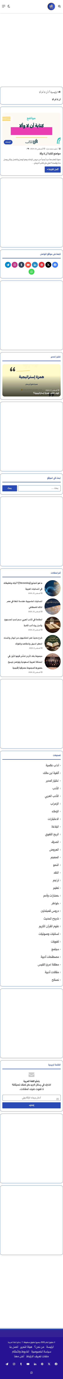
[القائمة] (3, 7)
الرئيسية (54, 92)
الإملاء (55, 811)
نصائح (55, 980)
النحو (56, 865)
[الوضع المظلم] (8, 7)
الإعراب (54, 804)
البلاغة (55, 827)
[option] (31, 380)
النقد (56, 873)
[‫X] (48, 265)
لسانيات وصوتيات (49, 934)
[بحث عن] (59, 7)
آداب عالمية (52, 765)
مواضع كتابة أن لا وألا (50, 154)
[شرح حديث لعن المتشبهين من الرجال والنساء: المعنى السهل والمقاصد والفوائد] (53, 643)
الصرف (55, 842)
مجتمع (55, 949)
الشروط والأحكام (20, 1352)
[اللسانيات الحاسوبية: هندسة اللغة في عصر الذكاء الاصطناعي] (53, 606)
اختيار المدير (52, 781)
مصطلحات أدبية (50, 957)
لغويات (55, 942)
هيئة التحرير (26, 1347)
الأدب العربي (52, 796)
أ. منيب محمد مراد (52, 149)
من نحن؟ (39, 1347)
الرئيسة (50, 1347)
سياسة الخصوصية (41, 1352)
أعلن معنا (19, 1357)
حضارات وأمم (51, 896)
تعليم (56, 888)
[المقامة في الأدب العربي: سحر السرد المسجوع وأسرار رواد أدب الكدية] (53, 625)
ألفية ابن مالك (51, 773)
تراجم (56, 880)
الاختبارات (53, 819)
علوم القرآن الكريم (49, 926)
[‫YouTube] (28, 265)
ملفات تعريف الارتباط (37, 1357)
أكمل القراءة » (52, 169)
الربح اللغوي (52, 834)
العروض (54, 850)
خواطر (55, 903)
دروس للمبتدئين (50, 911)
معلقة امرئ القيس (48, 965)
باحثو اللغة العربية (14, 1342)
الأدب (55, 788)
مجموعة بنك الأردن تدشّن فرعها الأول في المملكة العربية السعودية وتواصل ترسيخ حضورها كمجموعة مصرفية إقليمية (25, 662)
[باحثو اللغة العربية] (51, 6)
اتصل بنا (13, 1347)
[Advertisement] (31, 47)
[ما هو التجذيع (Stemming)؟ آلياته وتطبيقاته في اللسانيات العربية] (53, 588)
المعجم (55, 857)
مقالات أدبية (52, 972)
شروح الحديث (51, 919)
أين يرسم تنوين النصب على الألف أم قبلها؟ (40, 393)
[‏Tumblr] (21, 265)
